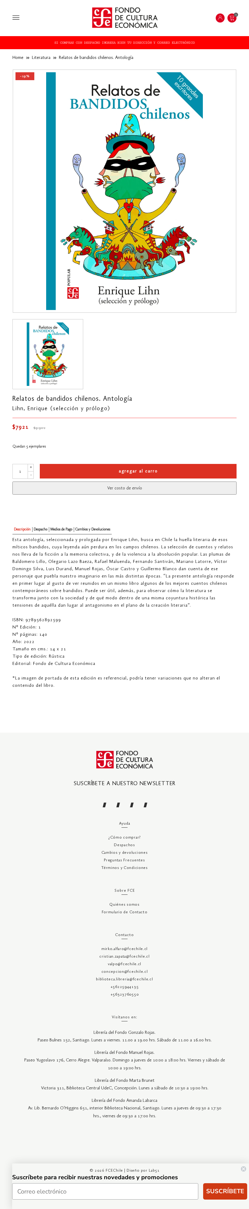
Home (17, 57)
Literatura (41, 57)
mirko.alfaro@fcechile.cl (124, 949)
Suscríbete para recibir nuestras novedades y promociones (95, 1177)
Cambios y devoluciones (124, 852)
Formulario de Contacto (125, 912)
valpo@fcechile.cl (124, 964)
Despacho (40, 529)
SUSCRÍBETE (225, 1191)
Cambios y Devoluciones (92, 529)
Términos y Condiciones (124, 868)
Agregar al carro (138, 471)
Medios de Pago (61, 529)
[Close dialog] (243, 1169)
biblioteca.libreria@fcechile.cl (124, 979)
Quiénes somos (124, 904)
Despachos (124, 845)
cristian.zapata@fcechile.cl (124, 956)
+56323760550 (125, 994)
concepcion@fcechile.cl (124, 971)
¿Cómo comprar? (124, 837)
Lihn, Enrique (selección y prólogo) (61, 409)
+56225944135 (125, 987)
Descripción (22, 529)
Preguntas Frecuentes (124, 860)
